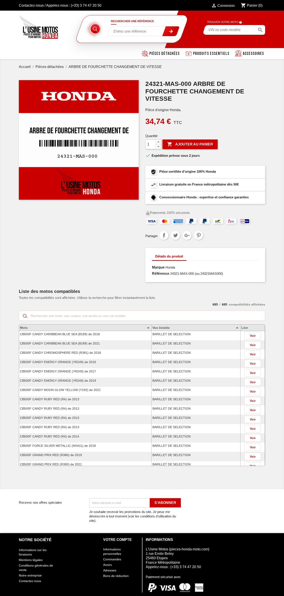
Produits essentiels (211, 53)
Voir (253, 335)
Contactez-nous (31, 5)
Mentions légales (31, 560)
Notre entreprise (30, 575)
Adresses (109, 570)
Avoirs (107, 565)
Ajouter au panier (190, 144)
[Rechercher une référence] (171, 31)
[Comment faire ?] (240, 22)
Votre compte (117, 540)
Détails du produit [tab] (169, 256)
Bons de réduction (116, 576)
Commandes (112, 559)
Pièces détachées (164, 53)
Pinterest (198, 235)
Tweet (175, 235)
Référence (160, 273)
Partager (164, 235)
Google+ (187, 235)
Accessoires (253, 53)
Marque (158, 267)
